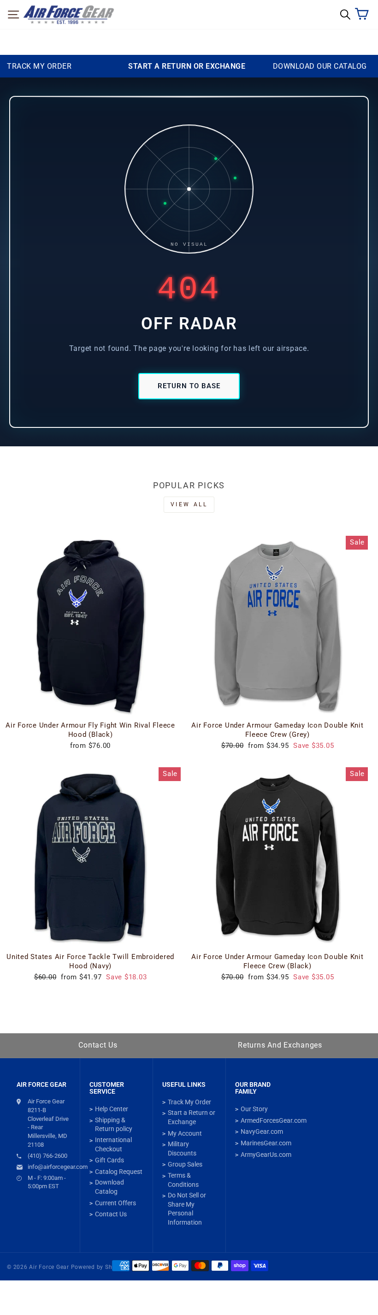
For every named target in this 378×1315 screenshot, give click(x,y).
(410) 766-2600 (47, 1155)
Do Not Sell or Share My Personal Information (187, 1208)
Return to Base (189, 386)
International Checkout (113, 1144)
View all (189, 504)
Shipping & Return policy (113, 1124)
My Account (185, 1133)
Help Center (111, 1109)
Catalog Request (118, 1171)
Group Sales (185, 1164)
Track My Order (189, 1102)
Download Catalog (109, 1187)
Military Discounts (182, 1148)
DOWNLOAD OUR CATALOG (320, 66)
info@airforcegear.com (49, 1166)
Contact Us (98, 1045)
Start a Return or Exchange (191, 1117)
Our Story (254, 1109)
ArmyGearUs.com (266, 1154)
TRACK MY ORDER (39, 66)
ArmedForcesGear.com (274, 1120)
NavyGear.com (262, 1131)
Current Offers (115, 1203)
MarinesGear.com (266, 1143)
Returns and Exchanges (280, 1045)
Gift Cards (109, 1160)
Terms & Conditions (183, 1180)
